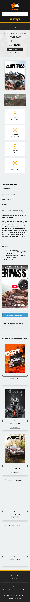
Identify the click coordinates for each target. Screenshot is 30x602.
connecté (17, 323)
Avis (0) (4, 205)
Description (6, 188)
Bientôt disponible (15, 427)
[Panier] (15, 27)
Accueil (6, 33)
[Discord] (19, 20)
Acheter (15, 382)
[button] (15, 24)
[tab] (15, 188)
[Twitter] (14, 20)
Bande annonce (7, 199)
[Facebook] (11, 20)
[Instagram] (16, 20)
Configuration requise (9, 194)
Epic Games (22, 33)
